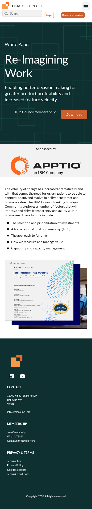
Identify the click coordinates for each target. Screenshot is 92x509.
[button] (86, 6)
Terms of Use (14, 460)
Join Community (16, 432)
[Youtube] (22, 376)
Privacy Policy (15, 465)
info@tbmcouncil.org (18, 411)
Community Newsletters (21, 440)
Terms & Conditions (18, 473)
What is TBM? (15, 436)
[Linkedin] (12, 376)
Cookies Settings (16, 469)
